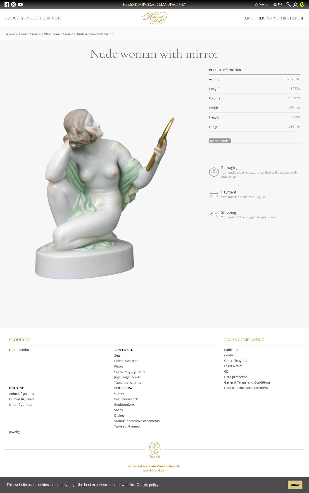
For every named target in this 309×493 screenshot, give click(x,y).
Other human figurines (59, 34)
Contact (230, 355)
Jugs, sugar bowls (127, 377)
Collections (37, 18)
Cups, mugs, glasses (129, 372)
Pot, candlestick (126, 399)
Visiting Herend (289, 18)
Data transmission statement (246, 388)
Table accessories (127, 382)
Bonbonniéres (124, 404)
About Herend (258, 18)
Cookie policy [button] (148, 485)
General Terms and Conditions (247, 382)
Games (119, 394)
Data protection (236, 377)
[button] (283, 485)
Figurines (11, 34)
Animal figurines (21, 394)
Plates (118, 366)
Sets (117, 355)
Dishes (119, 415)
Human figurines (30, 34)
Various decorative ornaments (137, 421)
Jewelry (14, 432)
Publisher (231, 350)
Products (14, 18)
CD (226, 371)
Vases (118, 410)
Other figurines (20, 404)
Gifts (57, 18)
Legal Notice (233, 366)
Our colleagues (235, 360)
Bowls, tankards (126, 361)
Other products (20, 350)
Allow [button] (295, 485)
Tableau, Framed (127, 426)
